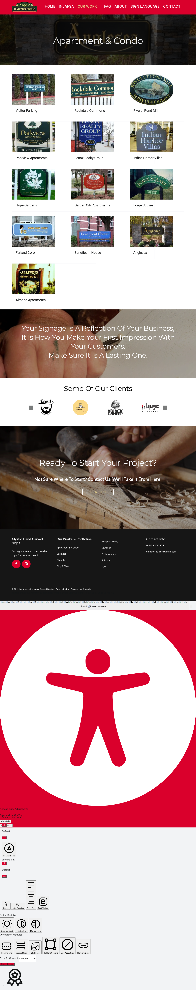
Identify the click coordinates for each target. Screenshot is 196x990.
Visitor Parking (26, 111)
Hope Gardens (26, 205)
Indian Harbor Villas (147, 158)
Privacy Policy (62, 589)
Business (61, 553)
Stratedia (87, 589)
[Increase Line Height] (4, 863)
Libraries (106, 547)
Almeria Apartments (31, 300)
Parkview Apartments (31, 158)
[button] (31, 408)
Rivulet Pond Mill (145, 111)
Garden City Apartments (92, 205)
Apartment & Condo (68, 547)
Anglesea (140, 253)
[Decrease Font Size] (4, 837)
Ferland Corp (25, 253)
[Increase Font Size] (4, 825)
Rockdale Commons (89, 111)
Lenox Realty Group (88, 158)
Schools (105, 560)
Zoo (103, 566)
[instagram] (26, 564)
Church (61, 560)
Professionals (108, 554)
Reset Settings (7, 964)
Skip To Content (9, 958)
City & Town (63, 566)
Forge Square (143, 205)
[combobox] (94, 605)
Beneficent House (87, 253)
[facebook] (16, 564)
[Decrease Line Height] (4, 876)
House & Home (109, 541)
